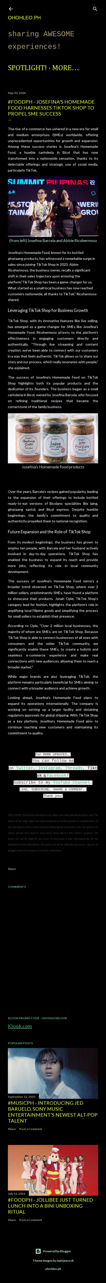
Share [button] (12, 869)
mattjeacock (65, 1260)
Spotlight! (27, 68)
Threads (74, 768)
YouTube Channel (71, 782)
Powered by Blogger (57, 1251)
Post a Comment (30, 1129)
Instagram (49, 768)
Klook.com (20, 1026)
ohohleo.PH (24, 17)
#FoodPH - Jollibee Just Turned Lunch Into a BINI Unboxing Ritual (50, 1206)
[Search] (95, 8)
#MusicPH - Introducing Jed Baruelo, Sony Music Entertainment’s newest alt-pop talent (53, 1112)
